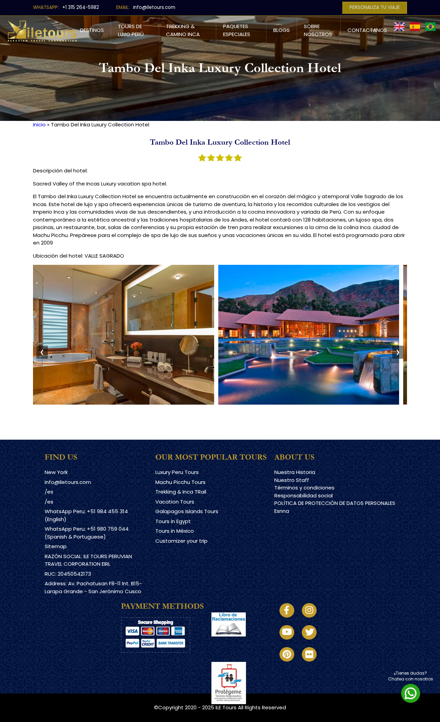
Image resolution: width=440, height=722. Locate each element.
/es (49, 491)
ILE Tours (226, 707)
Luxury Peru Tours (177, 472)
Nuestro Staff (291, 480)
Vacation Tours (174, 501)
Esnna (281, 511)
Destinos (92, 30)
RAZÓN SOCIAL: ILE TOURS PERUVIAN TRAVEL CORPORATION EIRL (88, 560)
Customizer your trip (181, 540)
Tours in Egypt (173, 521)
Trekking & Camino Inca (183, 30)
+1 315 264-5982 (80, 7)
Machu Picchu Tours (180, 482)
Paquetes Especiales (236, 30)
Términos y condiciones (304, 487)
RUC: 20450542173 (68, 573)
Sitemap (56, 546)
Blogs (281, 30)
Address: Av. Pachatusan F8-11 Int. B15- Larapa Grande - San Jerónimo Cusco (93, 587)
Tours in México (174, 530)
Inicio (39, 124)
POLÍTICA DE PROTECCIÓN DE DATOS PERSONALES (334, 503)
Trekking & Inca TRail (180, 491)
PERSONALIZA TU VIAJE (375, 7)
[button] (123, 402)
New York (56, 472)
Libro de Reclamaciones (241, 642)
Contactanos (367, 30)
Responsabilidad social (303, 495)
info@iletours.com (154, 7)
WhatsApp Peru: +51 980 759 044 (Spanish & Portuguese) (87, 532)
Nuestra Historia (294, 472)
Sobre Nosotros (318, 30)
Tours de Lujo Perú (131, 30)
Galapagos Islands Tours (186, 511)
